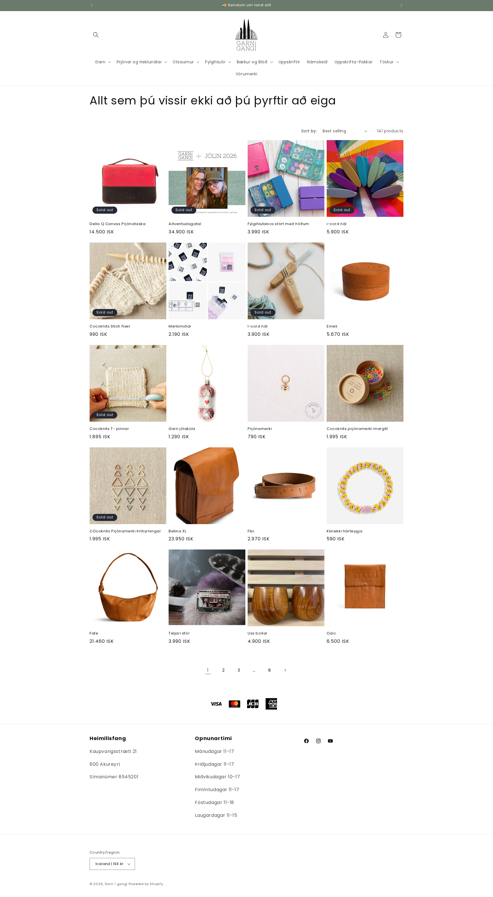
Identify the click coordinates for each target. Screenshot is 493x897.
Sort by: (309, 131)
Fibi (251, 531)
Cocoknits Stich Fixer (110, 326)
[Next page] (285, 670)
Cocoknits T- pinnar (109, 429)
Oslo (331, 633)
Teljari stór (179, 633)
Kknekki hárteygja (344, 531)
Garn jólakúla (182, 429)
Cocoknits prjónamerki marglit (357, 429)
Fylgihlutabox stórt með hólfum (278, 224)
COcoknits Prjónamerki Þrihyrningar (125, 531)
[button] (96, 35)
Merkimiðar (180, 326)
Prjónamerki (260, 429)
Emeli (332, 326)
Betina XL (177, 531)
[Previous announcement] (91, 5)
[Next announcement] (401, 5)
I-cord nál (258, 326)
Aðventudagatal (185, 224)
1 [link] (208, 670)
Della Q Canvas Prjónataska (118, 224)
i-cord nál (337, 224)
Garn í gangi (116, 884)
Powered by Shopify (146, 884)
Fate (94, 633)
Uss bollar (258, 633)
